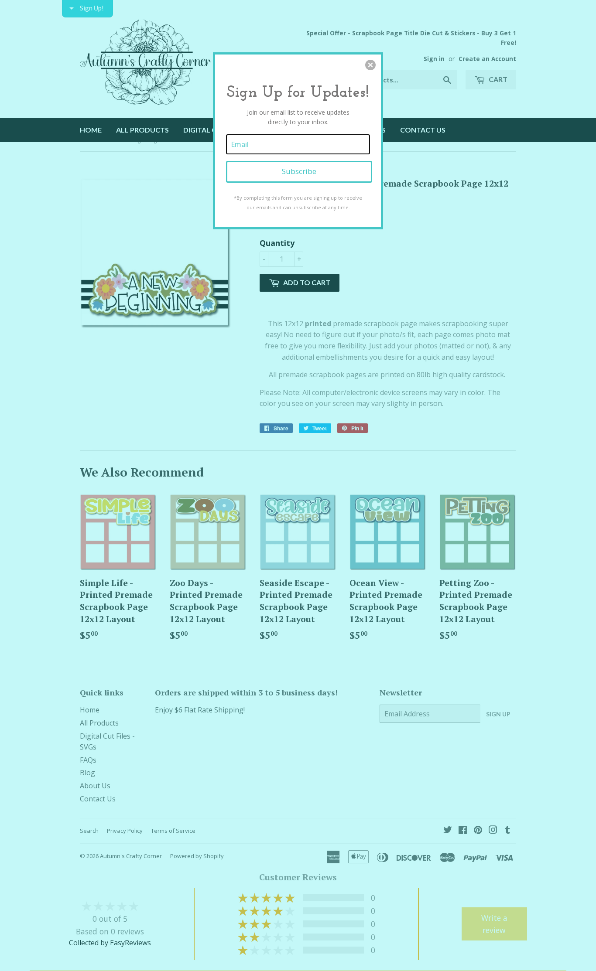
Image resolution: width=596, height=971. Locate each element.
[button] (370, 65)
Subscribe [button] (299, 171)
